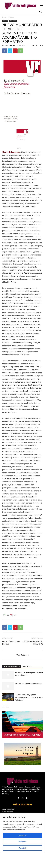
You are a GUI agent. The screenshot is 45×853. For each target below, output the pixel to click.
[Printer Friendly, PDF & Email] (9, 615)
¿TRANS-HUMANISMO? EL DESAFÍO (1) (33, 643)
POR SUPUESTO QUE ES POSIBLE (11, 643)
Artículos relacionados (12, 666)
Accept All (22, 835)
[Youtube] (26, 798)
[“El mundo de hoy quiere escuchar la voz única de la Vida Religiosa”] (8, 697)
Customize (22, 842)
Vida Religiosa (10, 45)
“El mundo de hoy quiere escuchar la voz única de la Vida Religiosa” (29, 697)
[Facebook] (4, 50)
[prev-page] (3, 706)
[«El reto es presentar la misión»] (8, 686)
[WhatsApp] (20, 50)
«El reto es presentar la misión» (28, 683)
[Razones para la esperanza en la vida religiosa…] (8, 675)
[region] (22, 833)
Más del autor (28, 666)
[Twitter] (10, 50)
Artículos (11, 17)
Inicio (4, 17)
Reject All (22, 848)
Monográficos (13, 21)
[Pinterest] (15, 50)
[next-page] (7, 706)
